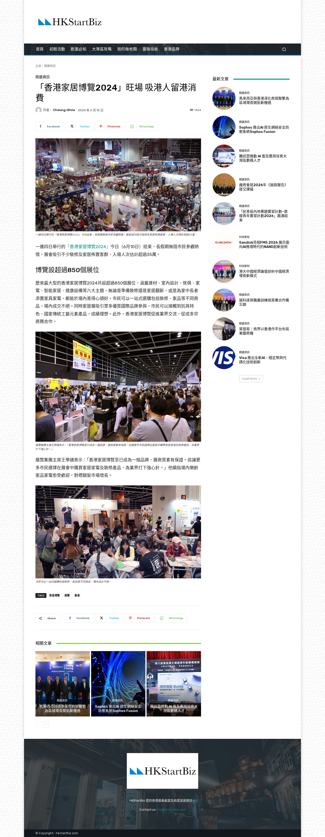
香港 (77, 595)
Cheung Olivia (64, 109)
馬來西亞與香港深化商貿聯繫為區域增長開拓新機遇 (62, 708)
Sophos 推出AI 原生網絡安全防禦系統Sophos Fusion (118, 708)
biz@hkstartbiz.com (171, 809)
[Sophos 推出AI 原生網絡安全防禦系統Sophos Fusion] (118, 683)
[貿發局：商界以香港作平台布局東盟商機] (224, 328)
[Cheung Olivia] (39, 110)
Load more (249, 379)
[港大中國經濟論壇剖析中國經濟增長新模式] (224, 271)
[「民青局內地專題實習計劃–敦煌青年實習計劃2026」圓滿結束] (224, 213)
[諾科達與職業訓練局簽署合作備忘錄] (224, 300)
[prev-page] (38, 724)
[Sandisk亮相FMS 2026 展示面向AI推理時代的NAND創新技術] (224, 242)
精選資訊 (50, 66)
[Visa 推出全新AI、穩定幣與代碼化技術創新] (224, 357)
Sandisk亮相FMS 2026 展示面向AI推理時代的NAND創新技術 (264, 244)
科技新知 (244, 237)
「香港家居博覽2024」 (87, 246)
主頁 (38, 66)
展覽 (67, 595)
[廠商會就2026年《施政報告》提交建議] (224, 184)
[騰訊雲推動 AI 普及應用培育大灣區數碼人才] (174, 683)
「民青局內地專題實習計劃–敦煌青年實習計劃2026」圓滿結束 (263, 215)
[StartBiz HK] (69, 22)
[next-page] (46, 724)
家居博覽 (54, 595)
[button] (284, 49)
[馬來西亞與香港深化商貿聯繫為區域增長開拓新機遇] (62, 683)
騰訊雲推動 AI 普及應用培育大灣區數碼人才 (174, 708)
